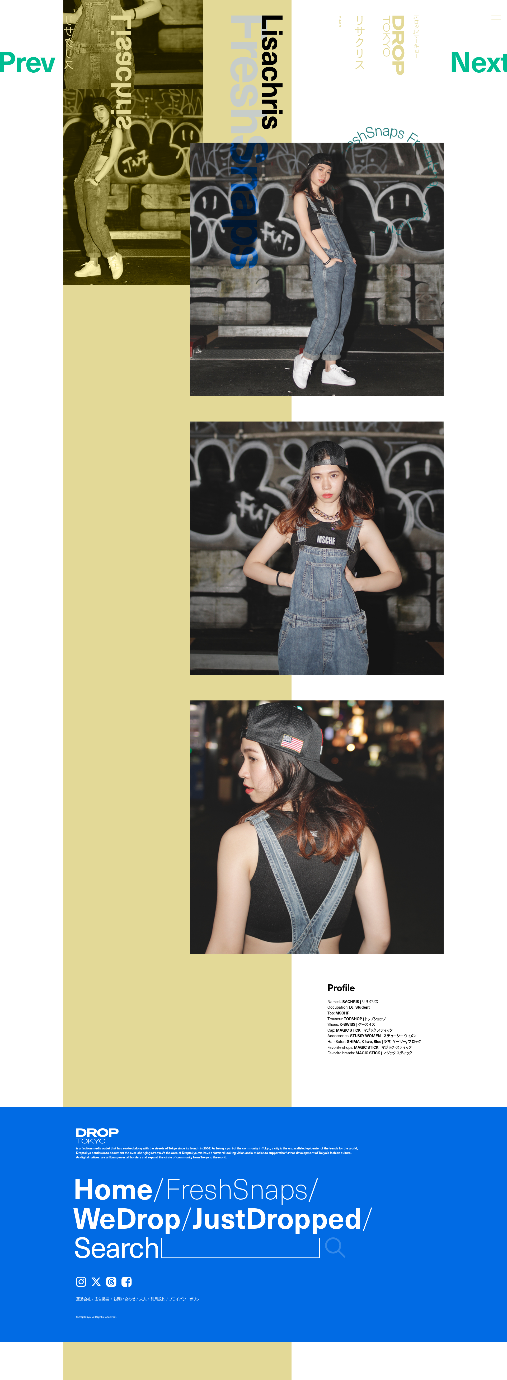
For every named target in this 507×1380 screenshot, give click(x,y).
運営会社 (83, 1299)
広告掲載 (102, 1299)
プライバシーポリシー (186, 1299)
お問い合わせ (124, 1299)
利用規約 (158, 1299)
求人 (143, 1299)
